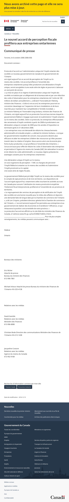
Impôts (6, 464)
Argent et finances (40, 452)
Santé (6, 460)
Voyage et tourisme (10, 448)
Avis (5, 494)
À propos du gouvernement (13, 434)
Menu (10, 29)
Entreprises (8, 452)
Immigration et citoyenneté (13, 444)
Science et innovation (41, 456)
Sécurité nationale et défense (13, 472)
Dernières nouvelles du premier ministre (17, 411)
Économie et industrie (24, 387)
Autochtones (38, 460)
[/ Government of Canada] (16, 21)
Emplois (6, 440)
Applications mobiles (10, 486)
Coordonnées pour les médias (13, 417)
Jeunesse (37, 468)
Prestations (8, 456)
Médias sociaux (9, 482)
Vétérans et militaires (41, 464)
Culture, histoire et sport (12, 476)
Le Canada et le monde (41, 448)
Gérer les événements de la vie (44, 472)
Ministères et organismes (42, 430)
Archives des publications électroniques (47, 417)
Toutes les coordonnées (11, 430)
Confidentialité (9, 498)
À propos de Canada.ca (11, 490)
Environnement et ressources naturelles (17, 468)
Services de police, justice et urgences (46, 440)
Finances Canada (10, 387)
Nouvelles (16, 34)
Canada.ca (7, 34)
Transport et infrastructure (43, 444)
